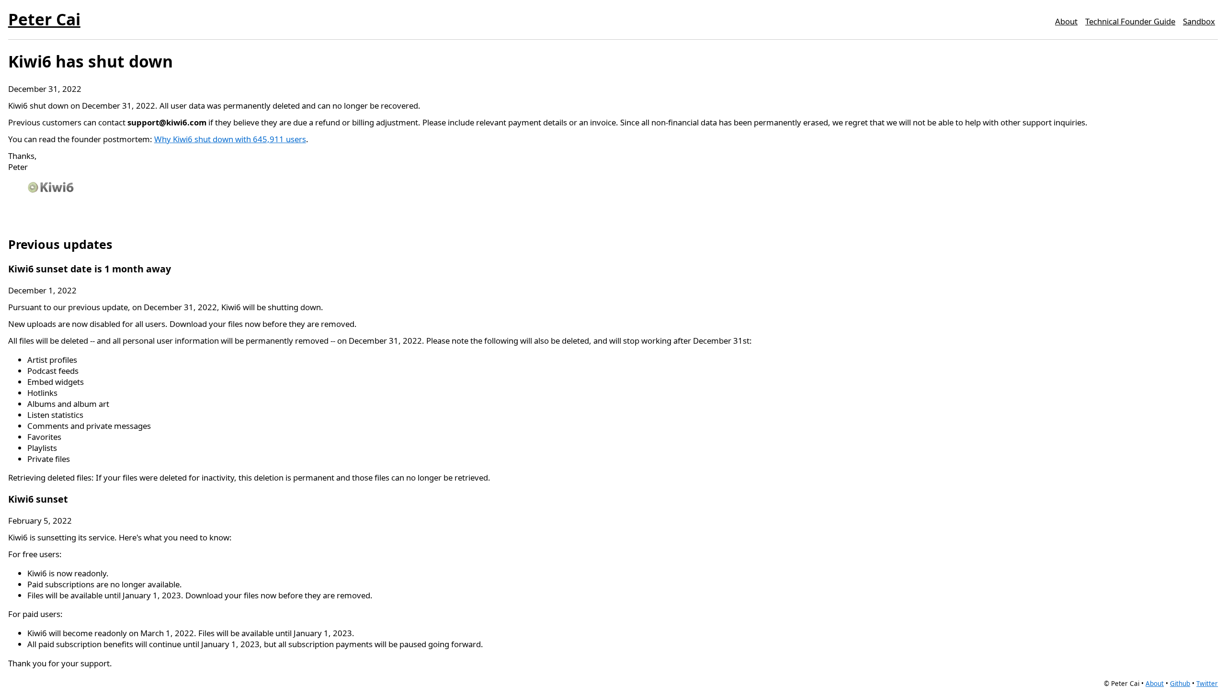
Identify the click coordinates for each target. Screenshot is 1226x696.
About (1066, 21)
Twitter (1207, 683)
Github (1180, 683)
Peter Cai (44, 19)
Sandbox (1199, 21)
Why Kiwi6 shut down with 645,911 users (230, 139)
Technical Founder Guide (1130, 21)
